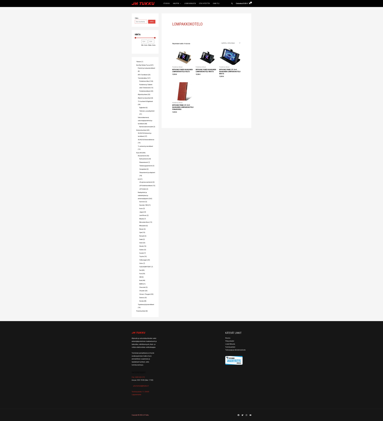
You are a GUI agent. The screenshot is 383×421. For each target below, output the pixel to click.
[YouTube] (250, 415)
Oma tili (216, 3)
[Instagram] (246, 415)
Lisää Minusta (190, 3)
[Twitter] (242, 415)
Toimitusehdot (230, 347)
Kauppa (176, 3)
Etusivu (166, 3)
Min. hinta (144, 45)
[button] (180, 3)
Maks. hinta (151, 45)
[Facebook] (238, 415)
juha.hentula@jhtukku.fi (141, 386)
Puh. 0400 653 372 (138, 377)
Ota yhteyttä (204, 3)
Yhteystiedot (229, 341)
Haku (152, 22)
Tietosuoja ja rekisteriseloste (235, 350)
